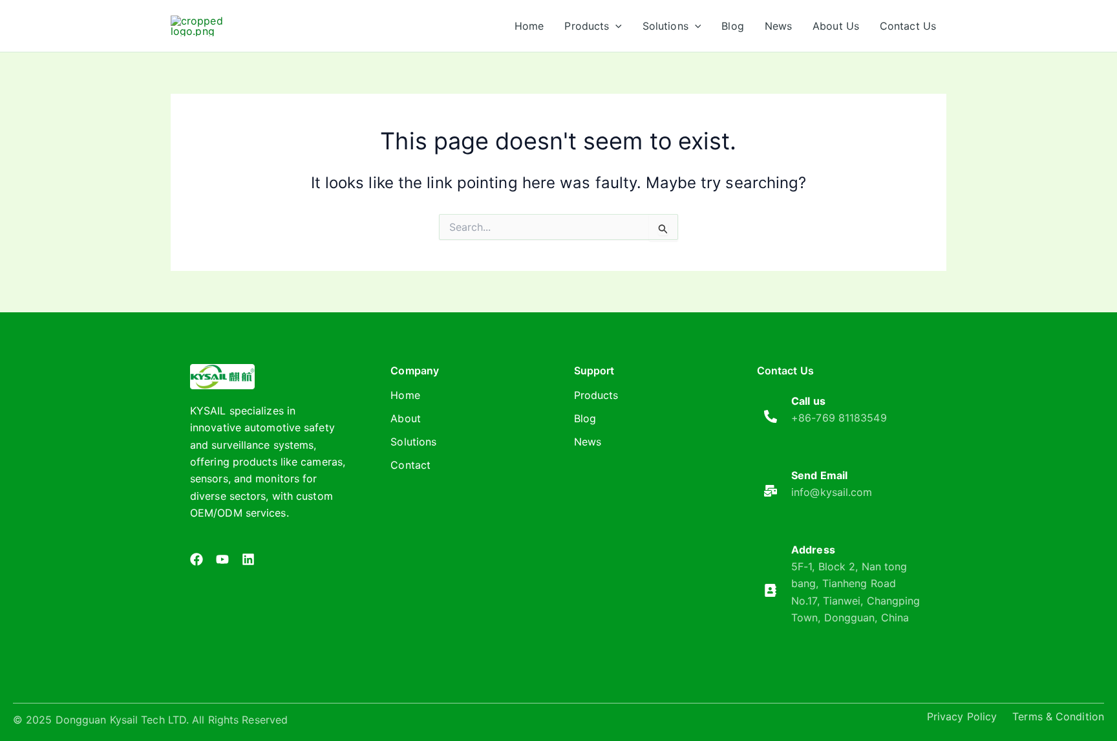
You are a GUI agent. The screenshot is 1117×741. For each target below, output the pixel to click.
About (405, 418)
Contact (410, 464)
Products (596, 395)
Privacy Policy (962, 716)
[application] (615, 26)
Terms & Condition (1058, 716)
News (587, 441)
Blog (585, 418)
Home (405, 395)
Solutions (413, 441)
